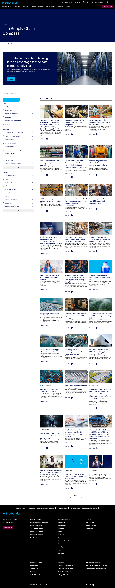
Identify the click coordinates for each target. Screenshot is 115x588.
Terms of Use (34, 568)
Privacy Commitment (36, 562)
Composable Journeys (36, 535)
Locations (61, 528)
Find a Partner (90, 522)
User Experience (34, 538)
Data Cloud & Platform (36, 531)
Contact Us (61, 553)
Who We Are (61, 522)
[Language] (108, 3)
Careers (60, 531)
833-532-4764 (8, 522)
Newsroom (61, 538)
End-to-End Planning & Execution (39, 522)
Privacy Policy (34, 565)
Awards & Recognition (64, 541)
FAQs (59, 550)
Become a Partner (91, 525)
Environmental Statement (93, 562)
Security (60, 547)
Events (60, 544)
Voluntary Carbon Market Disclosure (96, 568)
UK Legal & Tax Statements (65, 575)
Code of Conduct (35, 575)
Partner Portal (90, 528)
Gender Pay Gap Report (64, 572)
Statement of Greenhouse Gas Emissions (97, 565)
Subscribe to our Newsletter (11, 100)
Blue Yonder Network (36, 525)
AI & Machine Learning (36, 528)
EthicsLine (61, 562)
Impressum (33, 572)
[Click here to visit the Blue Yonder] (3, 43)
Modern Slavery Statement (65, 565)
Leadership (61, 535)
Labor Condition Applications (66, 568)
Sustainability (62, 525)
